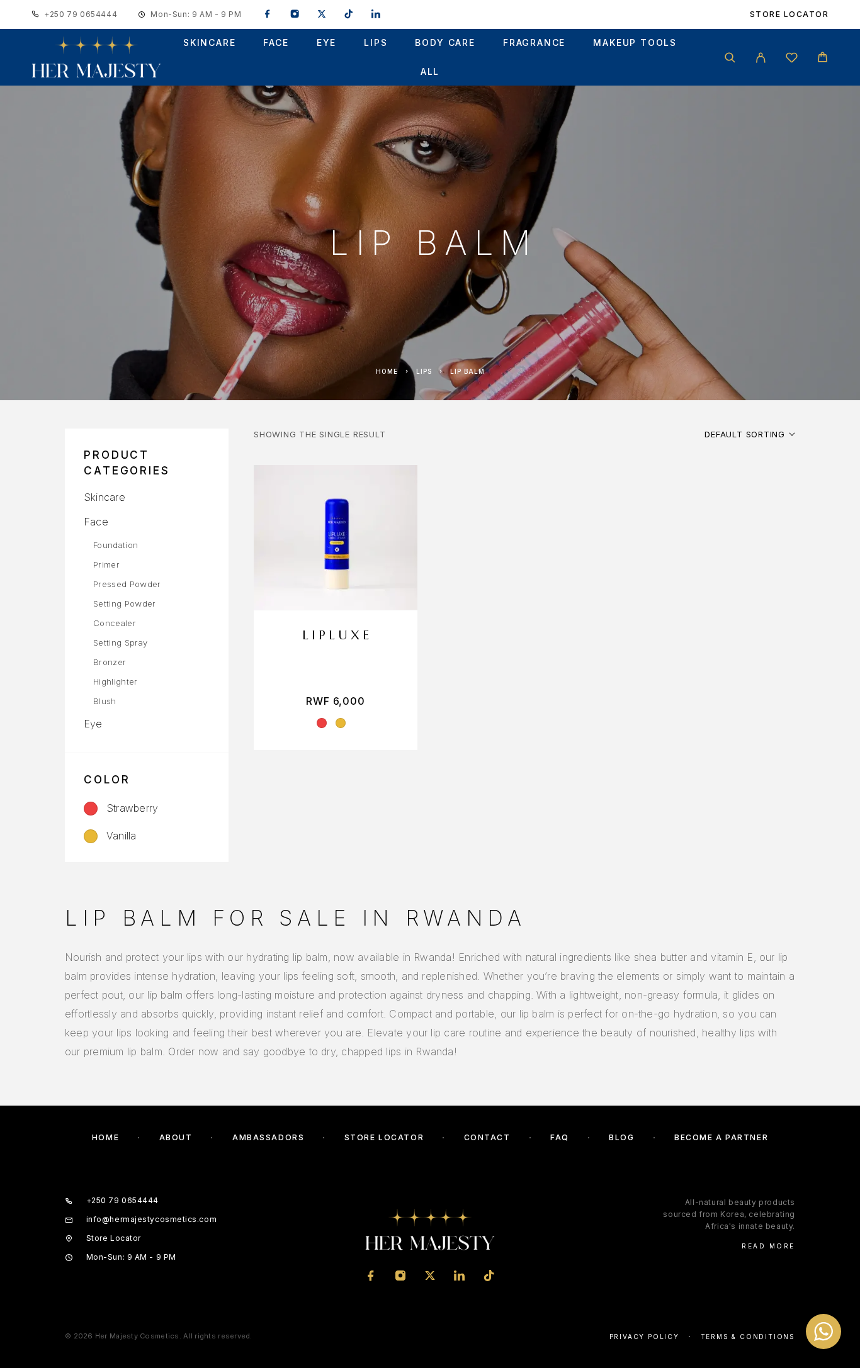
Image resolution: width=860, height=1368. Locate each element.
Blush (104, 701)
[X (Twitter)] (322, 14)
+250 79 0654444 (80, 14)
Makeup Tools (635, 43)
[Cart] (822, 59)
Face (275, 43)
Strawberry (132, 808)
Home (387, 371)
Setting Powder (124, 603)
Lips (375, 43)
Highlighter (115, 681)
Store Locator (789, 14)
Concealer (114, 623)
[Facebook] (268, 14)
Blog (621, 1137)
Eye (326, 43)
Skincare (209, 43)
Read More (768, 1246)
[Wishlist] (791, 59)
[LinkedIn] (376, 14)
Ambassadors (268, 1137)
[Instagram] (295, 14)
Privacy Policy (644, 1336)
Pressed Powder (127, 584)
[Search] (730, 57)
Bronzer (109, 662)
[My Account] (760, 57)
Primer (106, 564)
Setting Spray (120, 642)
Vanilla (121, 835)
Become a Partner (721, 1137)
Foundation (115, 545)
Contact (487, 1137)
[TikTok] (349, 14)
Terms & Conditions (748, 1336)
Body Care (445, 43)
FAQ (559, 1137)
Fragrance (534, 43)
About (176, 1137)
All (430, 72)
